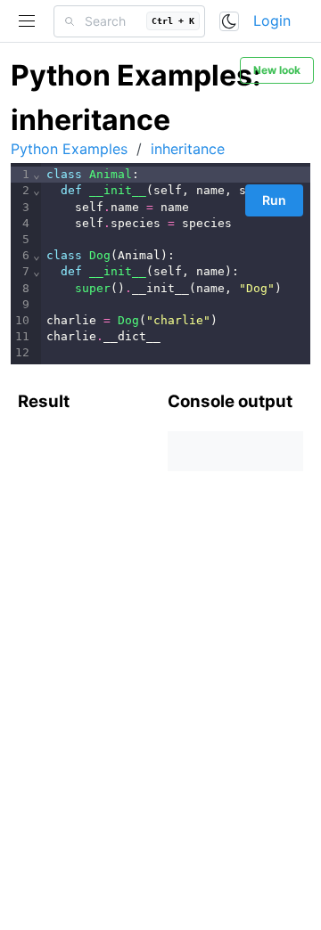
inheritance (188, 149)
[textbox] (175, 263)
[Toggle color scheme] (229, 21)
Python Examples (69, 149)
